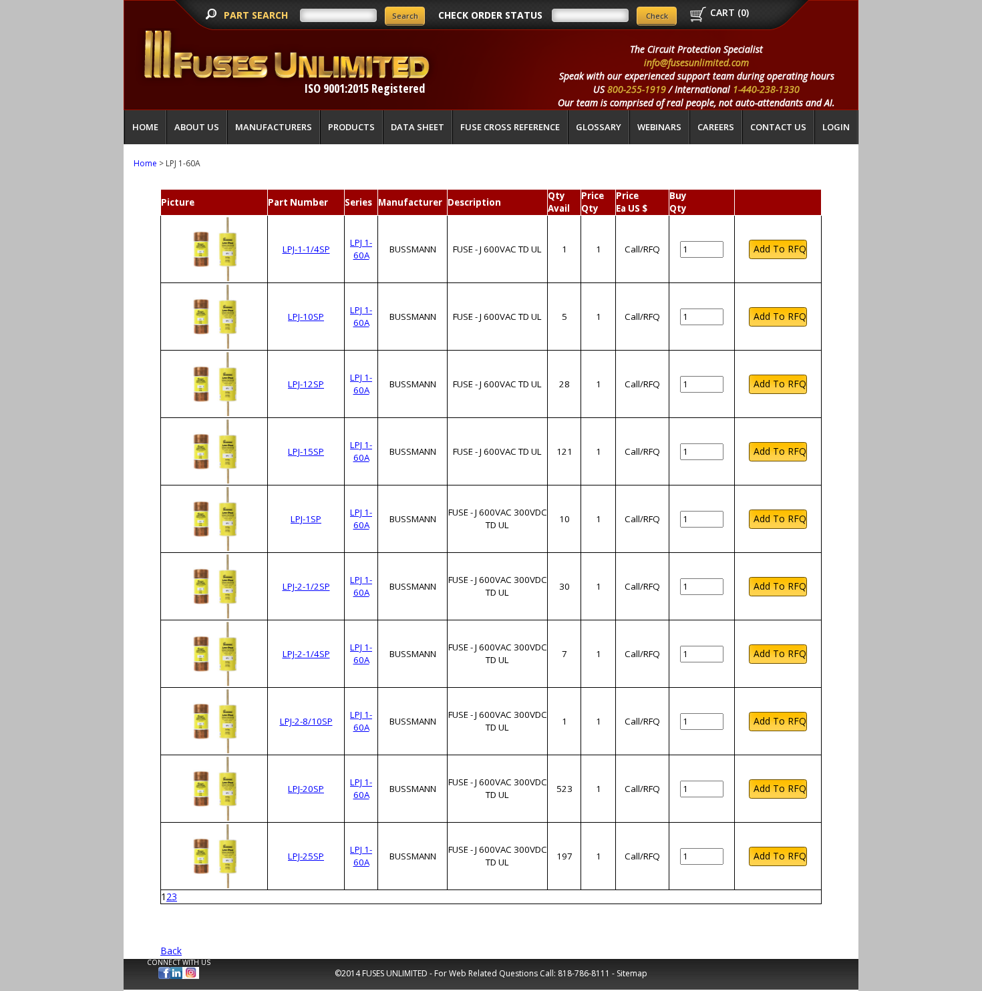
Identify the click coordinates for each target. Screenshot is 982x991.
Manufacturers (273, 127)
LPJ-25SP (306, 856)
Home (145, 127)
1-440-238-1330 (766, 89)
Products (351, 127)
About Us (196, 127)
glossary (598, 127)
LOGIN (836, 127)
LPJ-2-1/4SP (306, 654)
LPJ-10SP (306, 317)
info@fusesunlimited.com (696, 62)
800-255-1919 (636, 89)
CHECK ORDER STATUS (490, 15)
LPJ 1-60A (361, 248)
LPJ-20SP (306, 789)
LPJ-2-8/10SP (306, 721)
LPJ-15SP (306, 451)
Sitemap (632, 973)
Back (171, 950)
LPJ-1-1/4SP (306, 249)
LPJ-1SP (306, 519)
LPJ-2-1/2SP (306, 586)
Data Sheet (417, 127)
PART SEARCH (257, 15)
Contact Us (778, 127)
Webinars (659, 127)
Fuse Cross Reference (510, 127)
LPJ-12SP (306, 384)
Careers (715, 127)
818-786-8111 (584, 973)
